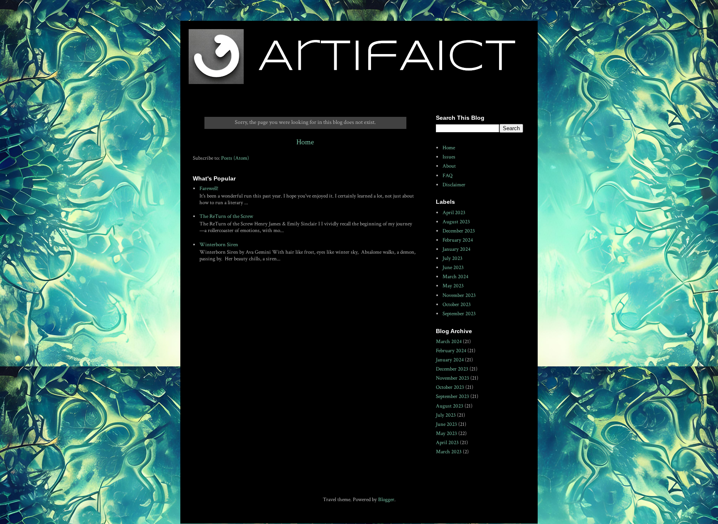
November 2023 (459, 295)
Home (305, 142)
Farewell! (209, 188)
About (449, 166)
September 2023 (459, 313)
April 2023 (454, 212)
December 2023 (459, 231)
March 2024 (455, 276)
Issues (449, 157)
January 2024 (456, 249)
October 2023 (457, 304)
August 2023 (456, 221)
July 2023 (452, 258)
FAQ (447, 175)
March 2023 (449, 451)
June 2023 (453, 267)
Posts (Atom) (235, 158)
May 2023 (453, 285)
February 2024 (458, 240)
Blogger (386, 499)
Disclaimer (454, 184)
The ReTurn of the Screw (226, 216)
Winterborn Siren (218, 244)
